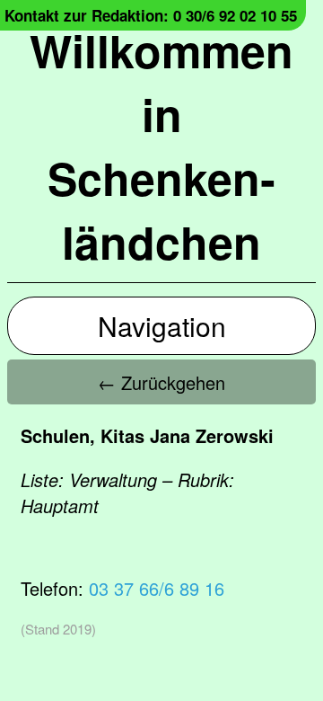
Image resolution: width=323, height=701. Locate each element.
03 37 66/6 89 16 (156, 588)
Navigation (162, 325)
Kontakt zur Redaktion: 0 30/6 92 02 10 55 (150, 15)
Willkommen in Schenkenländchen (161, 145)
